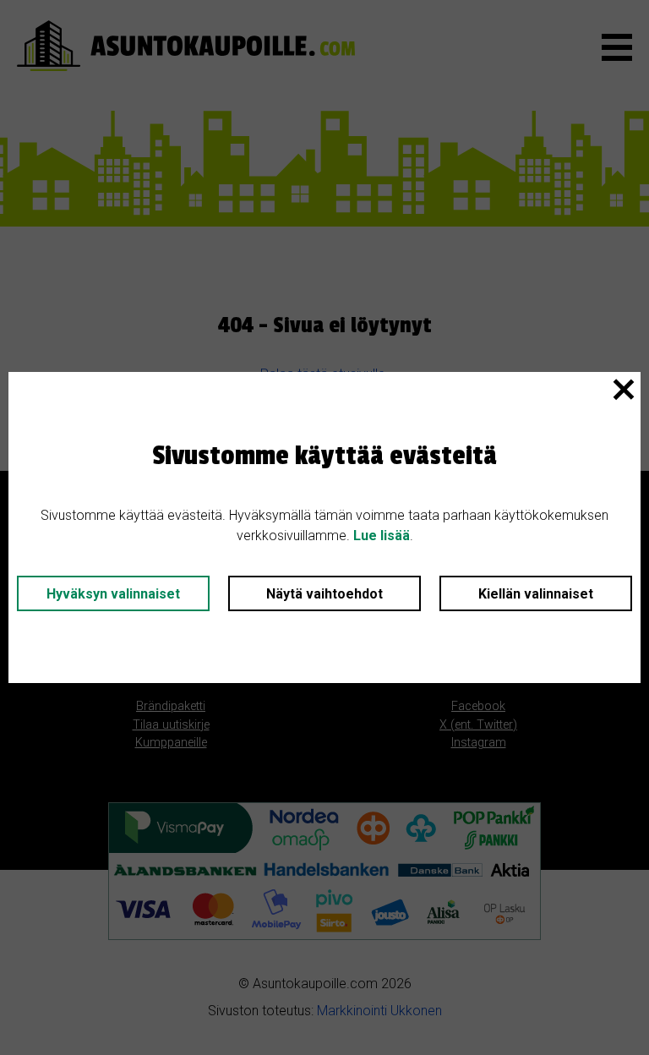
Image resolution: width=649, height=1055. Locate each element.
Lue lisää (381, 536)
